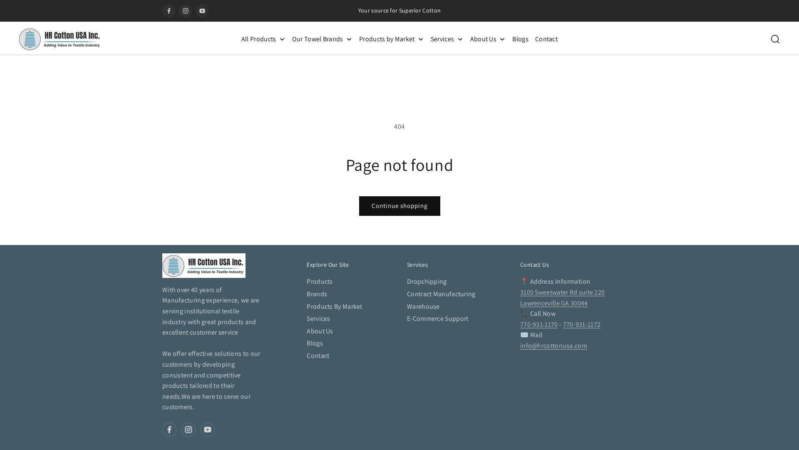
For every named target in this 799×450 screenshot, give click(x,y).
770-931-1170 (539, 324)
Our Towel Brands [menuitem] (317, 39)
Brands (317, 294)
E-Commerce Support (437, 318)
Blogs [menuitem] (520, 39)
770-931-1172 (582, 324)
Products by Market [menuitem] (386, 39)
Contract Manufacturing (441, 294)
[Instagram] (185, 11)
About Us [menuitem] (483, 39)
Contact (318, 355)
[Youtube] (202, 11)
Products (320, 281)
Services (318, 318)
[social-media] (169, 11)
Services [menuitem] (442, 39)
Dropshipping (427, 281)
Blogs (315, 343)
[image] (204, 265)
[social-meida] (169, 429)
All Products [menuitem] (258, 39)
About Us (320, 331)
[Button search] (775, 39)
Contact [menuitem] (546, 39)
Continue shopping (400, 206)
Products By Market (334, 306)
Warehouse (423, 306)
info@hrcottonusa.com (553, 345)
